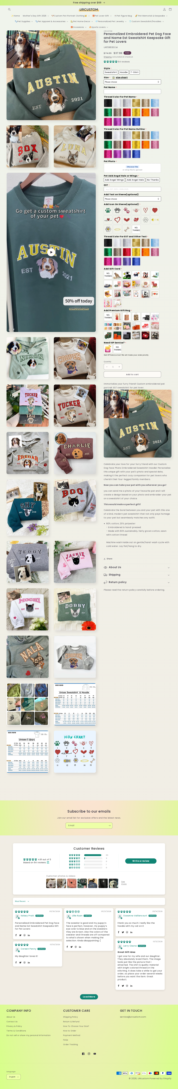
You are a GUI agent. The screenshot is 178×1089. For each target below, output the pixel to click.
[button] (9, 9)
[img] (22, 911)
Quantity (107, 361)
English (12, 1077)
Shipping (108, 57)
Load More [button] (89, 996)
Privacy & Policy (14, 1026)
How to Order (69, 1030)
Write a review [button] (140, 860)
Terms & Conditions (16, 1030)
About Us (11, 1017)
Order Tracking (70, 1044)
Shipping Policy (70, 1017)
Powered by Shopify (160, 1078)
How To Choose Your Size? (76, 1026)
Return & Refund (71, 1021)
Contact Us (12, 1021)
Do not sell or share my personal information (29, 1035)
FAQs (65, 1040)
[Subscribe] (109, 825)
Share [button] (109, 558)
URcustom (143, 1078)
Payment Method (71, 1035)
